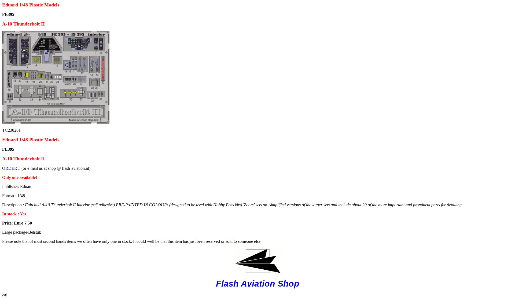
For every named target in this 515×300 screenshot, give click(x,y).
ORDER (9, 168)
